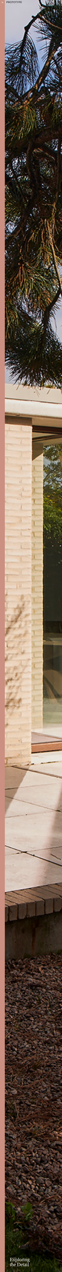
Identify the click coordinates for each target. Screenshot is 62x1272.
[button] (2, 2)
